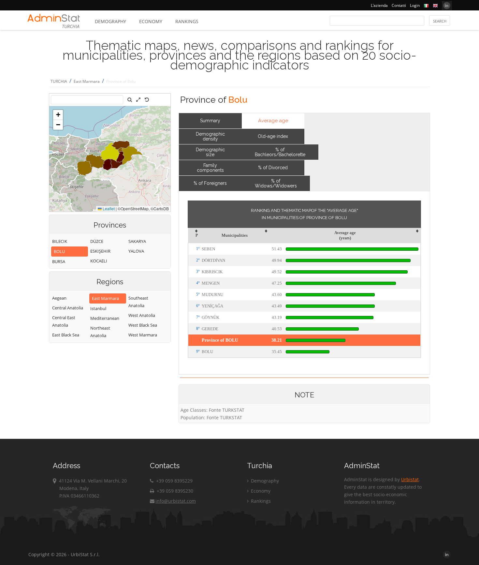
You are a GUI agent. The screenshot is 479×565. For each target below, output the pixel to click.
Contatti (399, 5)
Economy (150, 21)
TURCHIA (59, 81)
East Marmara (87, 81)
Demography (110, 21)
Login (415, 5)
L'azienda (379, 5)
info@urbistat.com (175, 501)
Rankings (186, 21)
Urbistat (410, 479)
